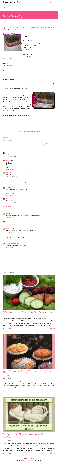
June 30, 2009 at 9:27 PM (11, 210)
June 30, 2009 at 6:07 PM (11, 195)
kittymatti (8, 221)
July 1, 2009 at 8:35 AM (10, 217)
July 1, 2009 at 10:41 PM (11, 247)
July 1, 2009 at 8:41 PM (10, 239)
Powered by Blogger (30, 458)
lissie (7, 180)
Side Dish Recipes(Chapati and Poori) (37, 144)
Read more (52, 328)
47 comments (9, 453)
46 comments (9, 391)
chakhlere (8, 160)
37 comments (9, 328)
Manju (7, 152)
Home (5, 7)
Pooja (7, 206)
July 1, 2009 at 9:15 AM (10, 224)
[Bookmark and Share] (8, 140)
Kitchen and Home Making (13, 2)
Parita (7, 198)
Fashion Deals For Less (10, 193)
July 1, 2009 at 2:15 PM (10, 232)
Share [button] (52, 144)
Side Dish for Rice (17, 144)
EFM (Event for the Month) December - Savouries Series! (28, 312)
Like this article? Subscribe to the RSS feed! (29, 131)
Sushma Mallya (9, 228)
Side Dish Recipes (24, 144)
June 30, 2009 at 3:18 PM (11, 184)
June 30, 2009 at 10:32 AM (11, 176)
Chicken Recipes (9, 144)
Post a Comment (6, 250)
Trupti (7, 187)
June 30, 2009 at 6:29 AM (11, 156)
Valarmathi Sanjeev (10, 172)
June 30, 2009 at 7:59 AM (11, 169)
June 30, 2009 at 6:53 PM (11, 202)
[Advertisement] (29, 262)
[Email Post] (46, 144)
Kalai (7, 213)
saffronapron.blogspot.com (11, 243)
